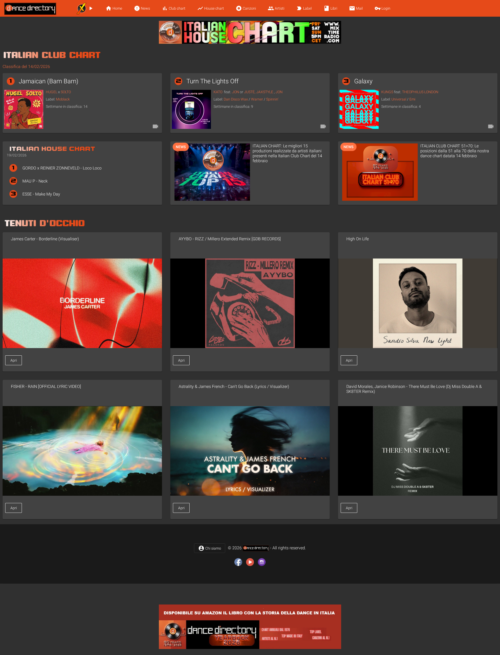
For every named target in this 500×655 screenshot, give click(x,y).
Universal (398, 99)
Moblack (63, 99)
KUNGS (387, 92)
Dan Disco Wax (236, 99)
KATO (218, 92)
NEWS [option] (181, 147)
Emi (412, 99)
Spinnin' (272, 99)
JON (235, 92)
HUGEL (51, 92)
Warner (257, 99)
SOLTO (66, 92)
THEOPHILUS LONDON (420, 92)
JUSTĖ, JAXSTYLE (258, 92)
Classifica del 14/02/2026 (26, 66)
